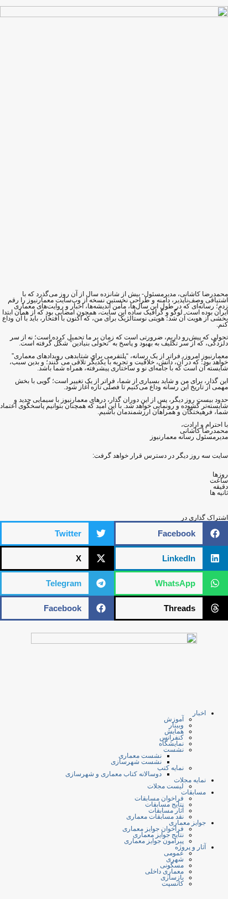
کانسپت (173, 883)
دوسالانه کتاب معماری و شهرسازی (113, 774)
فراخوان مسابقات (159, 798)
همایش (174, 731)
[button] (171, 533)
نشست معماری (140, 756)
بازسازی (172, 877)
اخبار (199, 713)
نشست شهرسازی (136, 762)
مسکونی (172, 865)
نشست (173, 749)
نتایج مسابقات (164, 804)
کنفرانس (171, 737)
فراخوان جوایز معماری (153, 829)
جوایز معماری (187, 822)
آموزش (174, 719)
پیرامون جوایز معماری (154, 841)
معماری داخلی (164, 871)
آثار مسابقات (166, 810)
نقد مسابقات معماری (155, 816)
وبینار (176, 725)
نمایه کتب (170, 768)
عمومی (174, 853)
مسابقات (193, 792)
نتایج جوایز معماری (158, 835)
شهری (175, 859)
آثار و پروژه (190, 847)
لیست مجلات (165, 786)
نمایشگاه (171, 743)
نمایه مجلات (190, 780)
